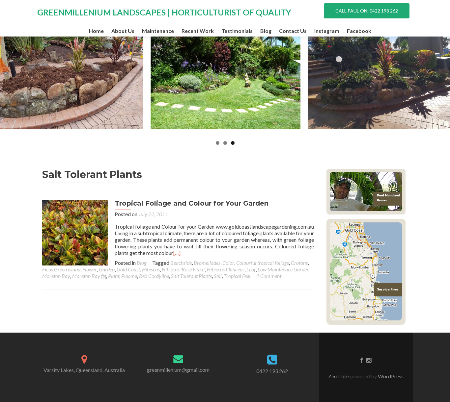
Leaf (251, 269)
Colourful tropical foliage (262, 263)
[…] (177, 253)
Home (96, 31)
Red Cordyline (154, 276)
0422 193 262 (272, 371)
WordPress (390, 376)
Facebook (359, 31)
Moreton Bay (56, 276)
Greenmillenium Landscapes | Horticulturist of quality (164, 12)
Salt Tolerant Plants (191, 276)
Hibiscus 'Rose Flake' (183, 269)
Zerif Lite (339, 376)
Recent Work (198, 31)
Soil (218, 276)
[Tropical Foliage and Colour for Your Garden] (75, 232)
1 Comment (268, 276)
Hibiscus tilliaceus (225, 269)
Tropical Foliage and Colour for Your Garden (191, 203)
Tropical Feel (237, 276)
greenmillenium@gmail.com (178, 369)
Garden (107, 269)
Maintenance (158, 31)
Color (228, 263)
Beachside (181, 263)
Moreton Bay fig (89, 276)
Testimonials (237, 31)
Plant (113, 276)
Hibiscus (151, 269)
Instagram (326, 31)
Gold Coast (128, 269)
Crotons (299, 263)
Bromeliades (207, 263)
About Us (122, 31)
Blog (265, 31)
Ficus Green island (61, 269)
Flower (89, 269)
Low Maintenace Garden (283, 269)
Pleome (129, 276)
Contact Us (293, 31)
